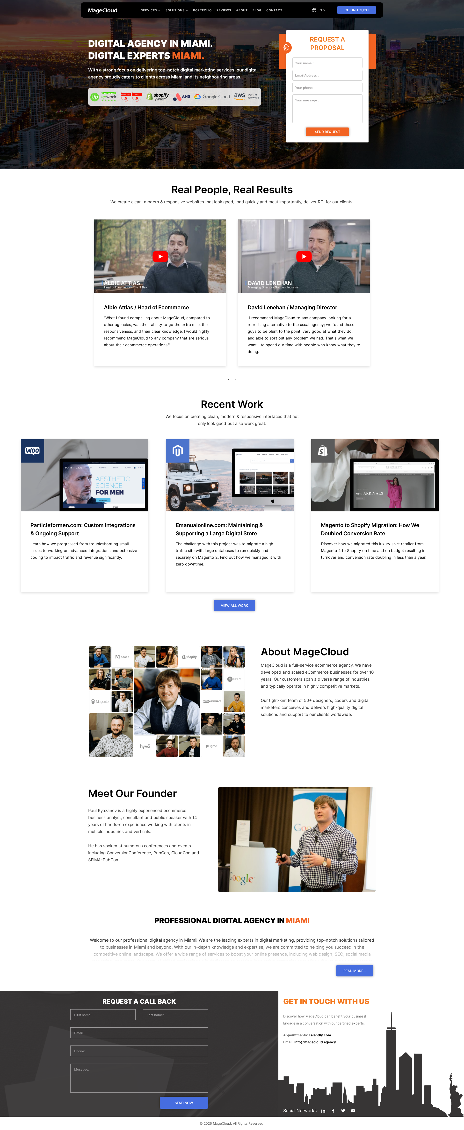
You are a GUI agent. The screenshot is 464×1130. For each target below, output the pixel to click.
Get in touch (357, 10)
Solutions (175, 10)
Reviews (224, 10)
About (242, 10)
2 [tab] (235, 379)
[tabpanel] (160, 292)
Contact (274, 10)
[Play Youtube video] (160, 256)
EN (320, 10)
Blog (257, 10)
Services (149, 10)
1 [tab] (228, 379)
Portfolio (202, 10)
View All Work (234, 605)
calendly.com (320, 1035)
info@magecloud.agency (315, 1042)
